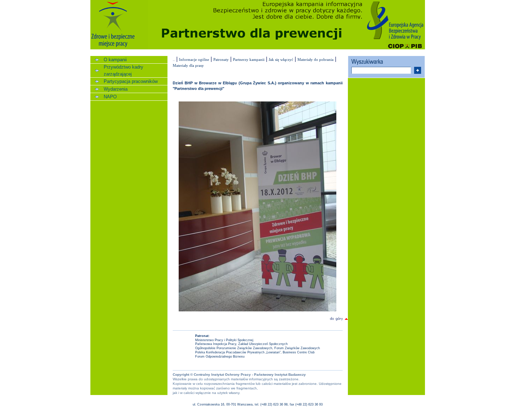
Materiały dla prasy (188, 65)
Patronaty (221, 59)
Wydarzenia (116, 89)
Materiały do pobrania (315, 59)
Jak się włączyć (281, 59)
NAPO (110, 96)
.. (174, 59)
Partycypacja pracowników (131, 81)
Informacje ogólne (194, 59)
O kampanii (115, 59)
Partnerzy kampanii (249, 59)
